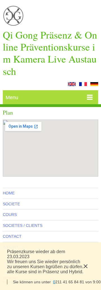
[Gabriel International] (13, 17)
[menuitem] (50, 193)
